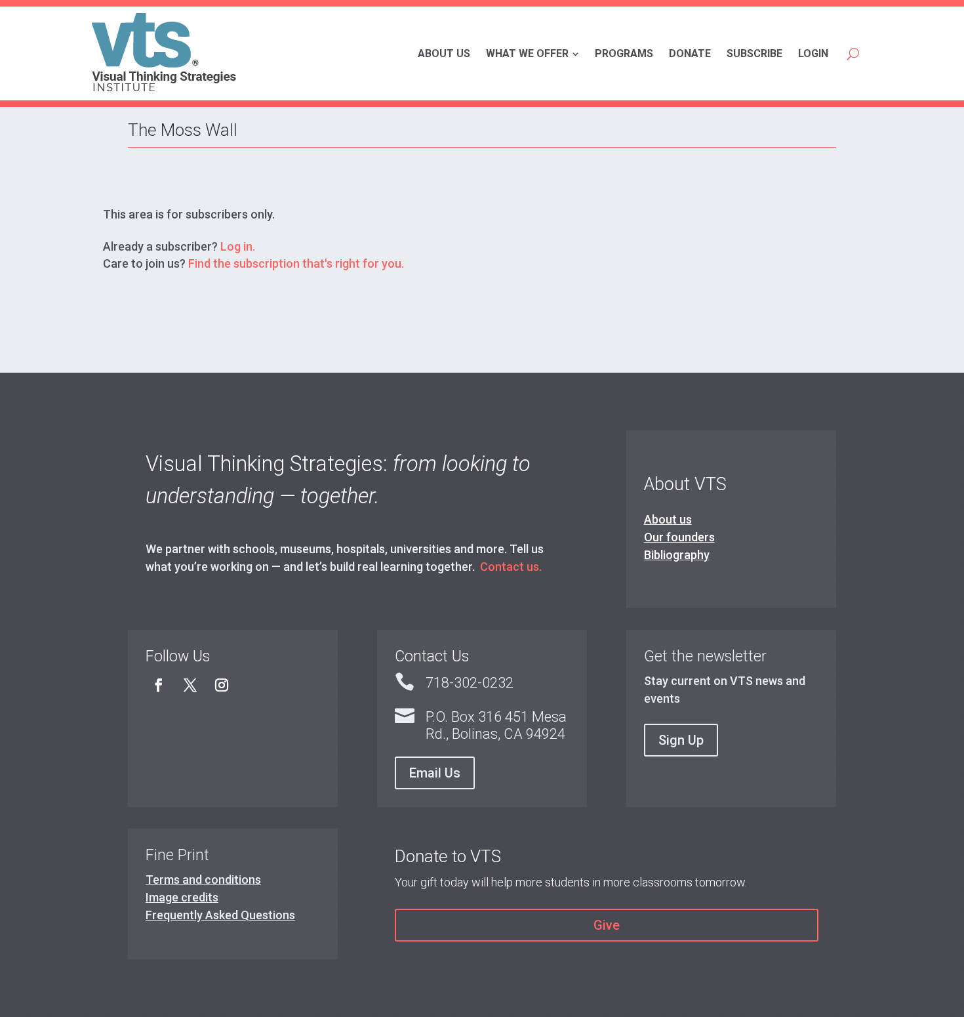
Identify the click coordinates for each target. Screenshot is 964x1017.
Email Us (434, 773)
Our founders (679, 537)
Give (606, 925)
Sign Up (681, 740)
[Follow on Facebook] (159, 685)
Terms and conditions (203, 879)
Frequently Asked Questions (220, 915)
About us (668, 519)
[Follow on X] (190, 685)
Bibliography (677, 555)
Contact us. (511, 566)
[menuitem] (444, 54)
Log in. (237, 246)
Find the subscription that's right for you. (296, 263)
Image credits (182, 897)
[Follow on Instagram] (222, 685)
